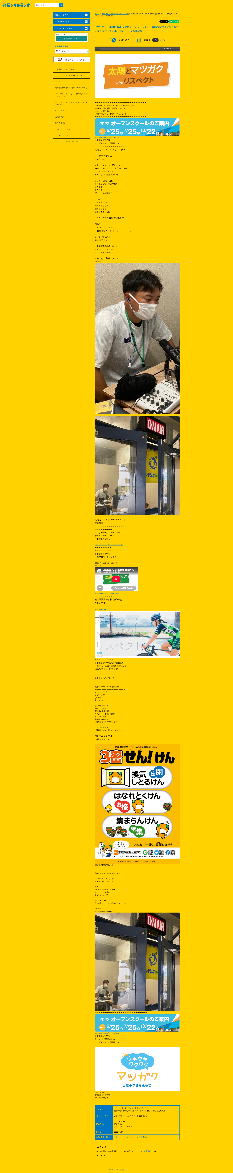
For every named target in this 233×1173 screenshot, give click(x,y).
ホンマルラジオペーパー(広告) (67, 141)
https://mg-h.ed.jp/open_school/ (107, 137)
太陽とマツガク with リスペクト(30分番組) (116, 14)
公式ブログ (59, 117)
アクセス (58, 81)
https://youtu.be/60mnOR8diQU (107, 593)
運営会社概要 (60, 123)
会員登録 (147, 1151)
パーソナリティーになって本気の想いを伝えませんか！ (71, 95)
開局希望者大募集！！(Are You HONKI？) (71, 88)
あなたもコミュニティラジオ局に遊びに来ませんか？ (71, 103)
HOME (97, 14)
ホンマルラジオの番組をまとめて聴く (69, 75)
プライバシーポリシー (63, 135)
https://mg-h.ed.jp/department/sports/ (109, 545)
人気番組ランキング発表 (64, 69)
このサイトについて (63, 129)
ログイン (138, 1151)
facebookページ (61, 111)
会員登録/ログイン (72, 39)
